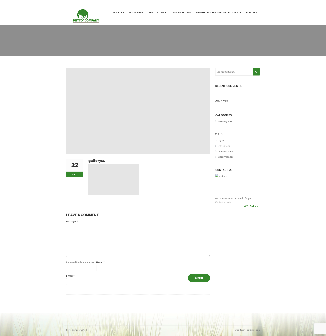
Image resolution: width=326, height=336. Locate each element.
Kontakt (251, 12)
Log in (221, 140)
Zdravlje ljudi (182, 12)
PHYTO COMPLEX (158, 12)
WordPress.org (225, 156)
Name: (100, 262)
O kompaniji (136, 12)
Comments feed (226, 151)
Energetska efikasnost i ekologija (218, 12)
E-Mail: (70, 275)
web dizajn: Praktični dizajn (247, 330)
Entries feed (224, 145)
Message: (72, 221)
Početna (118, 12)
